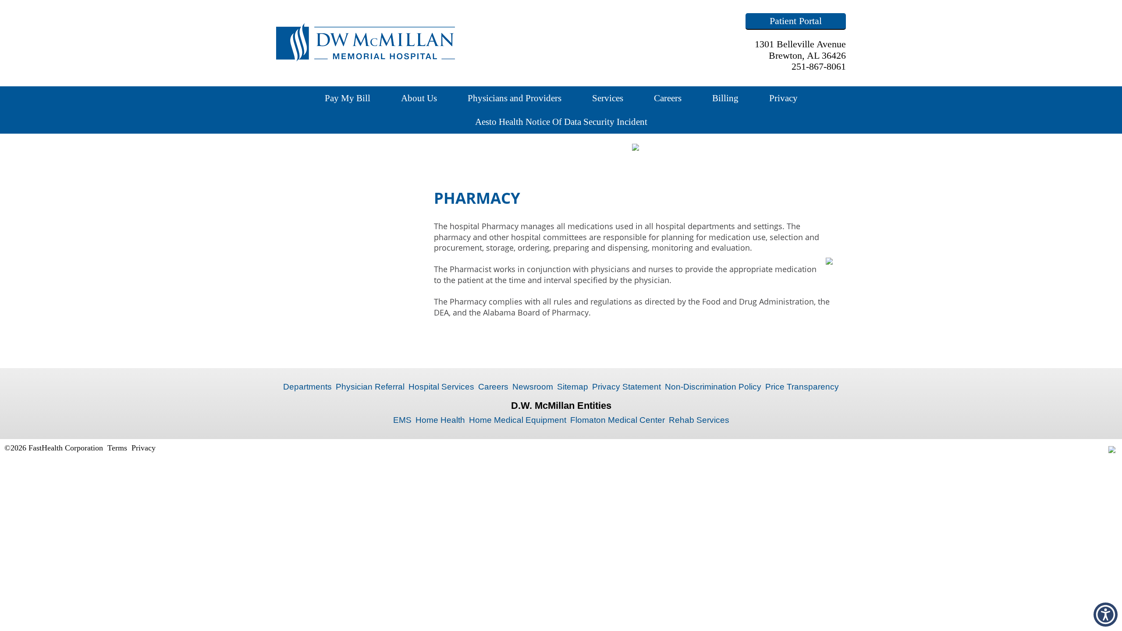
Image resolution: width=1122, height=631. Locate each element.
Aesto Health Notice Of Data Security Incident (561, 122)
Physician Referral (370, 386)
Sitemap (572, 386)
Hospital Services (441, 386)
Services (607, 98)
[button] (1106, 615)
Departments (307, 386)
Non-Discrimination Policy (713, 386)
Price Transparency (802, 386)
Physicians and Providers (514, 98)
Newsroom (532, 386)
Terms (117, 447)
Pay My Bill (347, 98)
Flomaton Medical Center (617, 420)
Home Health (440, 420)
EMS (402, 420)
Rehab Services (699, 420)
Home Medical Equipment (517, 420)
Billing (725, 98)
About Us (419, 98)
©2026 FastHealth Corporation (53, 447)
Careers (668, 98)
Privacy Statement (626, 386)
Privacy (783, 98)
